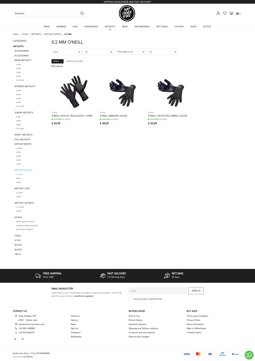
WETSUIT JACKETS (24, 202)
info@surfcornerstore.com (31, 324)
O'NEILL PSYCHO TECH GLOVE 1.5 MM (72, 115)
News (73, 324)
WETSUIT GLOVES (52, 34)
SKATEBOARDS (141, 26)
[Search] (82, 13)
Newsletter (76, 336)
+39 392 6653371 (26, 332)
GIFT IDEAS (162, 26)
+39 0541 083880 (26, 328)
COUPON (178, 26)
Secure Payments (195, 324)
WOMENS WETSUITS (24, 86)
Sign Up (74, 328)
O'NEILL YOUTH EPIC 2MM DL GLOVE (167, 115)
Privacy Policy (193, 320)
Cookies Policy (194, 332)
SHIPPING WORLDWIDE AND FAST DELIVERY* (128, 1)
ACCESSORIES (21, 50)
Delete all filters (75, 61)
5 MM (18, 68)
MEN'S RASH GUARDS (25, 221)
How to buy (134, 316)
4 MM (18, 72)
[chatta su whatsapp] (249, 355)
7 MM (18, 164)
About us (75, 316)
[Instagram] (23, 339)
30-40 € (18, 244)
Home (15, 34)
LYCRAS (18, 217)
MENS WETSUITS (22, 60)
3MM (18, 178)
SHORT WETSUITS (23, 134)
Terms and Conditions (197, 316)
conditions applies (83, 296)
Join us (196, 290)
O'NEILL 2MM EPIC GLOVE (113, 115)
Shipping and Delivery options (143, 328)
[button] (66, 52)
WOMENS (61, 26)
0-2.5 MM (20, 80)
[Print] (90, 84)
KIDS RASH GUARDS (24, 229)
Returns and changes (139, 336)
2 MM (18, 211)
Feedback (76, 332)
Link (159, 299)
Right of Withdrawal (196, 328)
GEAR (125, 26)
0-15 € (17, 240)
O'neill (25, 34)
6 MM (18, 64)
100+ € (17, 254)
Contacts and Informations (142, 332)
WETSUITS (110, 26)
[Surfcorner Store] (127, 13)
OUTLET (207, 26)
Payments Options (137, 324)
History (74, 320)
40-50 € (18, 249)
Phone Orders (135, 320)
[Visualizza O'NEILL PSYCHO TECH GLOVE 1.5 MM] (90, 77)
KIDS (75, 26)
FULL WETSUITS (22, 139)
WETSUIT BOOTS (22, 144)
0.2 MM (67, 34)
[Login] (218, 13)
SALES (193, 26)
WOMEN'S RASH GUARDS (27, 225)
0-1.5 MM (20, 207)
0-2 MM (19, 148)
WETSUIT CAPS (22, 188)
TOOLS (17, 235)
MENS (47, 26)
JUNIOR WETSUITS (23, 112)
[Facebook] (15, 339)
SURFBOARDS (91, 26)
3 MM (18, 76)
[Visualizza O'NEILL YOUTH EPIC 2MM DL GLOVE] (186, 77)
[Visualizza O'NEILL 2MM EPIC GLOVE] (138, 77)
